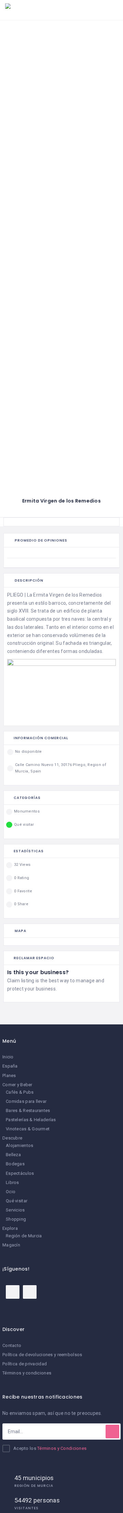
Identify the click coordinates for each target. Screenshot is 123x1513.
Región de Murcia (24, 1235)
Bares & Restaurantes (28, 1110)
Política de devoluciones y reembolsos (42, 1354)
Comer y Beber (17, 1084)
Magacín (11, 1244)
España (10, 1066)
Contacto (11, 1345)
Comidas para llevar (26, 1101)
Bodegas (15, 1163)
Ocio (10, 1191)
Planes (9, 1075)
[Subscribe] (112, 1431)
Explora (10, 1228)
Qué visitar (16, 1200)
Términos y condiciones (26, 1372)
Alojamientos (19, 1145)
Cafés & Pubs (19, 1092)
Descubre (12, 1138)
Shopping (16, 1219)
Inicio (8, 1056)
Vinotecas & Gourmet (28, 1128)
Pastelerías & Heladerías (31, 1119)
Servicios (15, 1210)
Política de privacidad (24, 1363)
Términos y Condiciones (61, 1448)
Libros (12, 1182)
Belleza (13, 1154)
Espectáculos (20, 1173)
